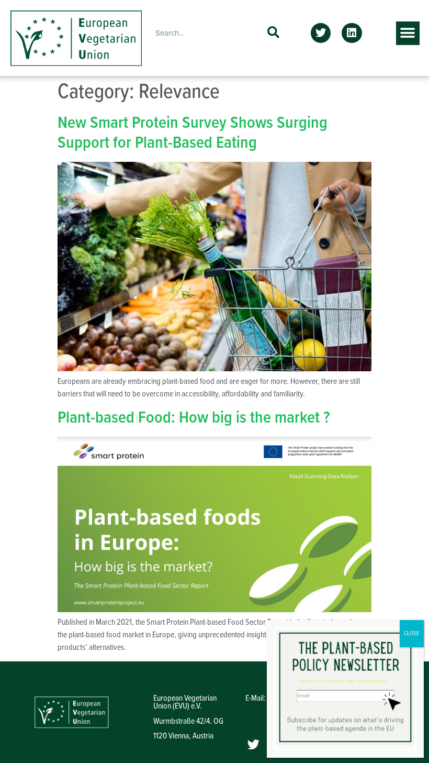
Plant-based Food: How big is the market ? (194, 418)
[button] (321, 33)
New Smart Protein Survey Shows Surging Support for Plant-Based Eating (193, 133)
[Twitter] (253, 744)
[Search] (273, 33)
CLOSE (412, 633)
